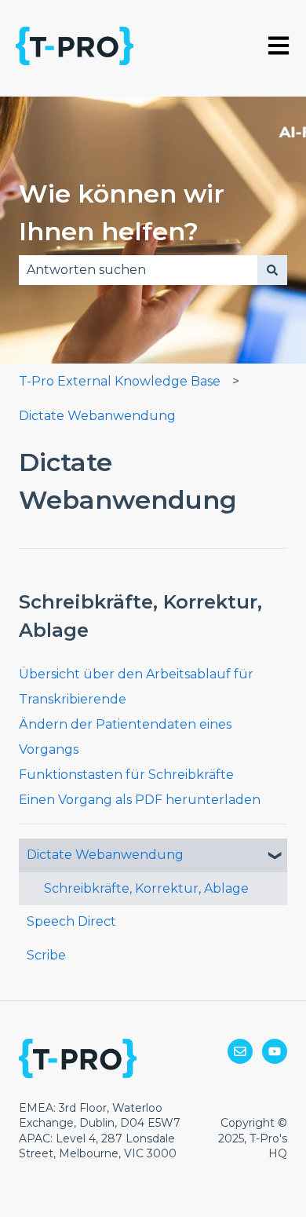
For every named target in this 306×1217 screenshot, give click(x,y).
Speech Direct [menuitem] (71, 921)
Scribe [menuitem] (46, 955)
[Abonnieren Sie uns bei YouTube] (274, 1051)
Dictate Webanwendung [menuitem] (105, 854)
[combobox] (138, 270)
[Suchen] (272, 270)
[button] (274, 856)
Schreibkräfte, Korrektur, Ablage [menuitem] (146, 888)
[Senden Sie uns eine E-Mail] (240, 1051)
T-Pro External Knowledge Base (119, 381)
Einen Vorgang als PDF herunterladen (139, 799)
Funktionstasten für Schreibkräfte (126, 774)
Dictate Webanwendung (97, 415)
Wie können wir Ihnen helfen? (121, 212)
